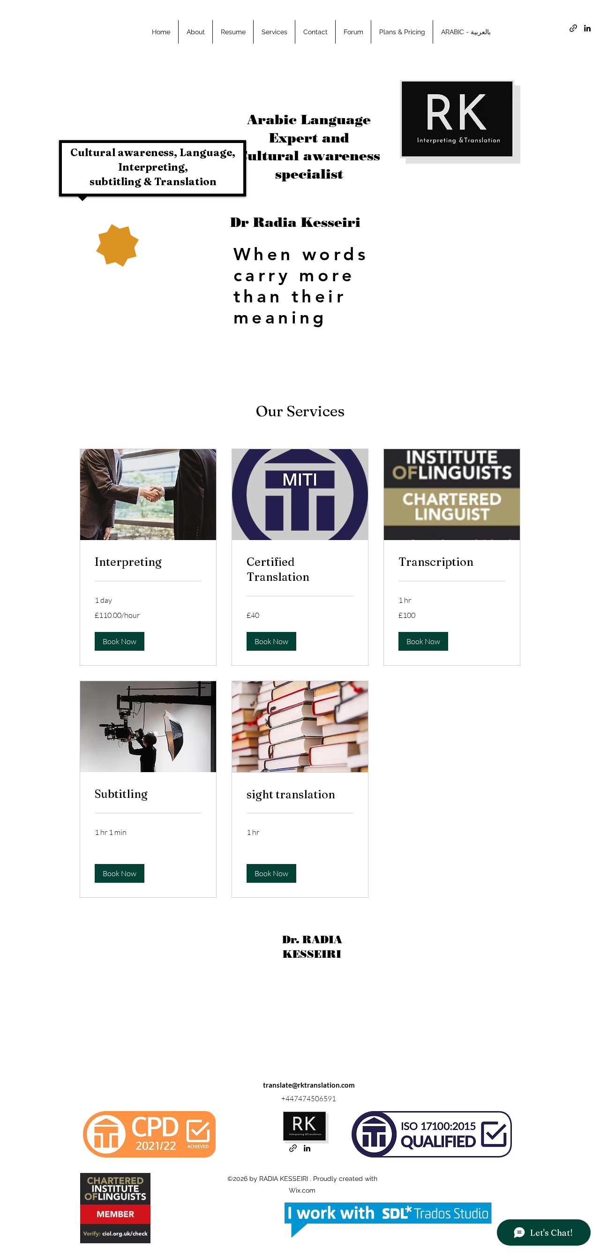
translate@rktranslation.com (309, 1085)
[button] (119, 641)
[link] (148, 562)
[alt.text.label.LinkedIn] (587, 28)
